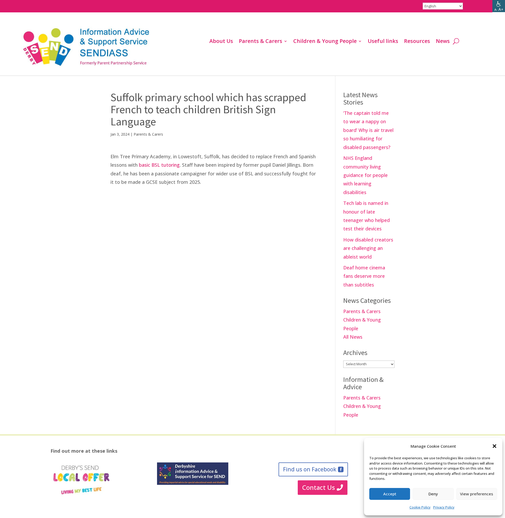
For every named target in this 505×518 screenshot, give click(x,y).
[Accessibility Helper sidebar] (498, 6)
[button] (494, 446)
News (443, 42)
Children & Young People (325, 42)
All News (352, 337)
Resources (417, 42)
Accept (389, 493)
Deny (433, 493)
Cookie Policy (420, 507)
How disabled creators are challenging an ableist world (368, 248)
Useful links (383, 42)
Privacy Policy (443, 507)
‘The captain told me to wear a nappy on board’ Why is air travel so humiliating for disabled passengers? (368, 130)
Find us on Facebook (309, 469)
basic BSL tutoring (159, 165)
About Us (221, 42)
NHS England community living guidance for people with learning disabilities (365, 175)
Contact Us (318, 487)
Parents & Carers (260, 42)
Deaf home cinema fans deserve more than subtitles (364, 276)
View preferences (476, 493)
